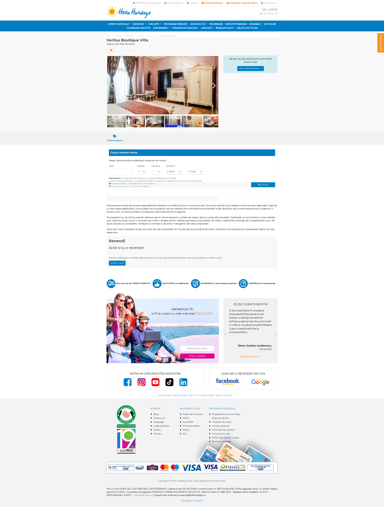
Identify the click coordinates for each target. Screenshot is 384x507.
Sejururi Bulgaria (165, 395)
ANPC (186, 418)
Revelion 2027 (224, 28)
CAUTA (264, 184)
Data (111, 166)
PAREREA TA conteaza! (148, 3)
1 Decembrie (160, 28)
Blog (155, 414)
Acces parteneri (174, 3)
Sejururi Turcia (194, 395)
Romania (254, 24)
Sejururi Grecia (180, 395)
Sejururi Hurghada (224, 395)
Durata (140, 166)
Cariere (157, 429)
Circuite (154, 24)
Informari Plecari (213, 3)
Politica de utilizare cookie (225, 437)
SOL (185, 433)
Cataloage (158, 422)
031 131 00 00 (270, 13)
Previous (111, 85)
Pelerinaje (216, 24)
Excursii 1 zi (198, 24)
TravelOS (198, 500)
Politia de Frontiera (192, 414)
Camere (156, 166)
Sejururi (138, 24)
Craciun (206, 28)
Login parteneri (161, 426)
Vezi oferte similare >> (250, 68)
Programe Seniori (175, 24)
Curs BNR (188, 422)
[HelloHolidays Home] (128, 12)
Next (215, 85)
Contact (193, 3)
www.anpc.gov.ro (143, 495)
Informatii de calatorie (223, 429)
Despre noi (159, 418)
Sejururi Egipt (208, 395)
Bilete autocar (247, 28)
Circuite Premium (236, 24)
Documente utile (221, 433)
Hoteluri (270, 24)
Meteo (186, 429)
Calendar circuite (138, 28)
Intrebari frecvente (222, 422)
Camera (170, 166)
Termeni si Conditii (221, 441)
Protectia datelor (191, 426)
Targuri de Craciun (184, 28)
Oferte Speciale (118, 24)
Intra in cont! (117, 263)
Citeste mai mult (250, 356)
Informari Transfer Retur (243, 3)
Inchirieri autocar (220, 426)
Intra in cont (269, 3)
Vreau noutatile (197, 356)
